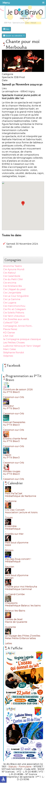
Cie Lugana (9, 302)
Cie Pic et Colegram (14, 309)
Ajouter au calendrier (14, 35)
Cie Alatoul (9, 272)
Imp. (7, 29)
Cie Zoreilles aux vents (16, 319)
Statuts (12, 766)
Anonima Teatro (12, 266)
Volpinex (8, 355)
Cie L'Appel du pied (14, 289)
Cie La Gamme (11, 299)
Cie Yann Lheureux (14, 316)
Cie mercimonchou (14, 306)
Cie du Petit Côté (13, 279)
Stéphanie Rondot (13, 352)
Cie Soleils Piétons (13, 312)
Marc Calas (9, 349)
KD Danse (9, 332)
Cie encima (9, 282)
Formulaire (25, 766)
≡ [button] (43, 2)
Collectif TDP (10, 322)
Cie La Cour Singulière (16, 296)
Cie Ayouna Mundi (13, 269)
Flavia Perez (10, 329)
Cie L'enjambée (12, 292)
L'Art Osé (8, 336)
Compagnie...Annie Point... (18, 326)
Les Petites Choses (14, 342)
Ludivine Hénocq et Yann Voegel (22, 345)
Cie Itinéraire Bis (12, 286)
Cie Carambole (11, 276)
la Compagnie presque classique (22, 339)
